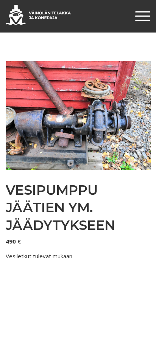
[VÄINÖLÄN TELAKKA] (38, 15)
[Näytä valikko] (142, 16)
